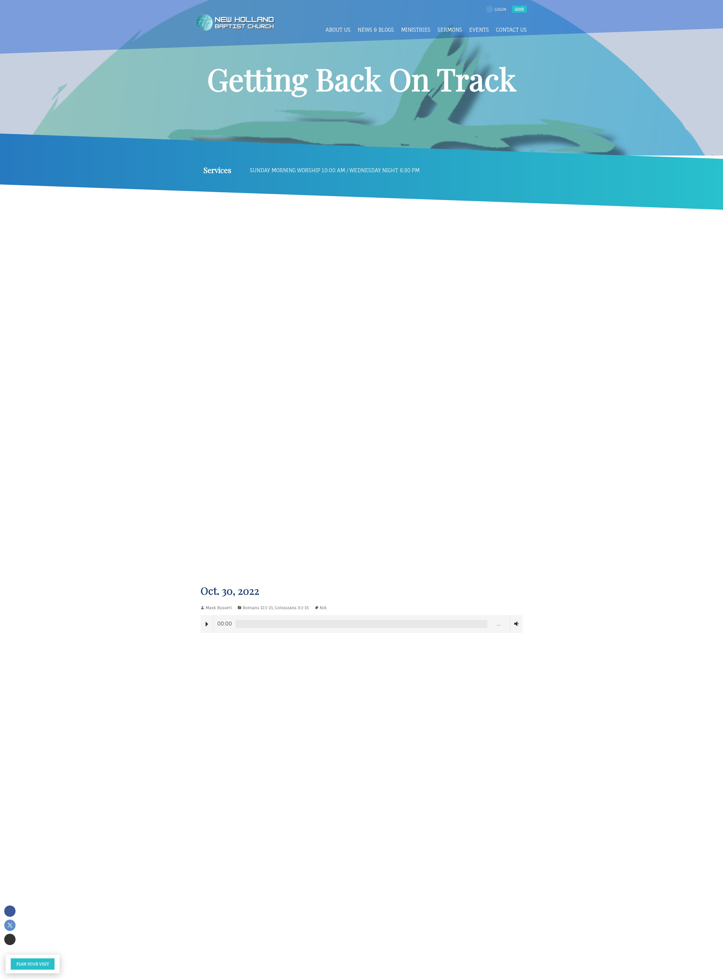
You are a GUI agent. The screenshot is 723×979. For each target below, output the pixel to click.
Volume (515, 624)
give (519, 9)
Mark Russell (219, 607)
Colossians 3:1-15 (292, 607)
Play (207, 624)
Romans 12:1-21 (258, 607)
